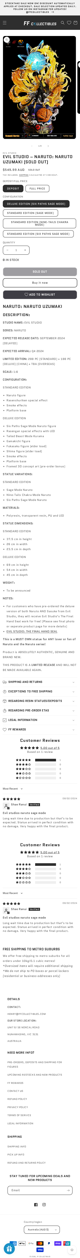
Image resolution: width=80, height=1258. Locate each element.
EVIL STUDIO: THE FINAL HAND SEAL (32, 631)
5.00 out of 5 (50, 748)
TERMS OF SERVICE (19, 1115)
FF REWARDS (15, 1083)
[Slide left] (32, 146)
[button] (5, 23)
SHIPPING (24, 175)
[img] (11, 799)
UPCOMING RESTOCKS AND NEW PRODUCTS (34, 1075)
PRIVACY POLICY (17, 1107)
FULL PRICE (37, 188)
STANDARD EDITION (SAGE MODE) (30, 213)
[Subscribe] (68, 1190)
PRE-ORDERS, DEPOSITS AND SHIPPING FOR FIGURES (34, 1064)
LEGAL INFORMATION (20, 1123)
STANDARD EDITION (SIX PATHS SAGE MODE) (38, 234)
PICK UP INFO (15, 1154)
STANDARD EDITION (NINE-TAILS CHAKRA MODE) (39, 223)
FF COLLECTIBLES (44, 1256)
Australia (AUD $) (38, 1229)
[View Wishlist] (69, 23)
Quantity (9, 242)
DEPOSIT (13, 188)
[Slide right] (48, 146)
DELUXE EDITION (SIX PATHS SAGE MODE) (36, 204)
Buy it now (40, 283)
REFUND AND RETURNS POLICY (26, 1163)
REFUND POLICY (17, 1099)
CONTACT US (15, 1091)
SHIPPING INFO (16, 1146)
